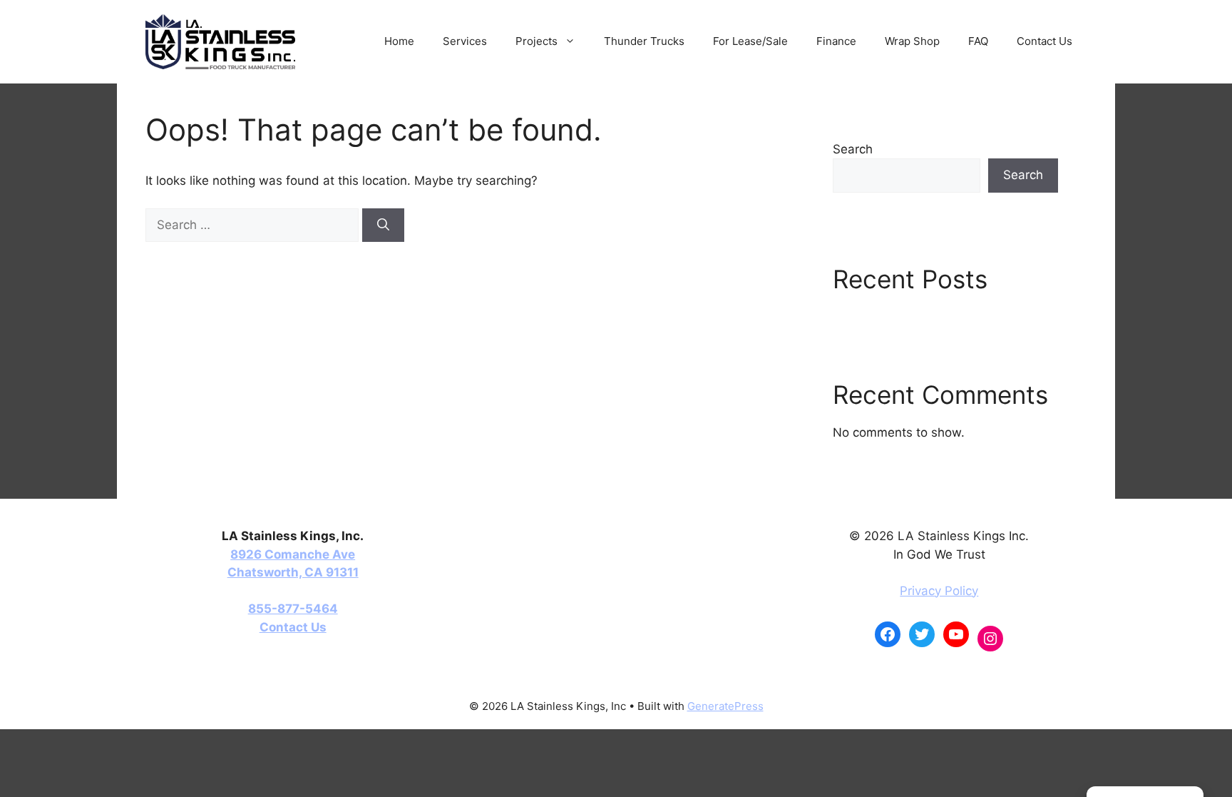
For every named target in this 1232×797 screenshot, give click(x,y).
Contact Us (1044, 41)
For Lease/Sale (750, 41)
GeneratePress (725, 706)
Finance (836, 41)
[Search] (383, 225)
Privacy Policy (939, 591)
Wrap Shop (912, 41)
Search (853, 149)
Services (465, 41)
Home (399, 41)
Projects (536, 41)
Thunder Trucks (644, 41)
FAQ (978, 41)
